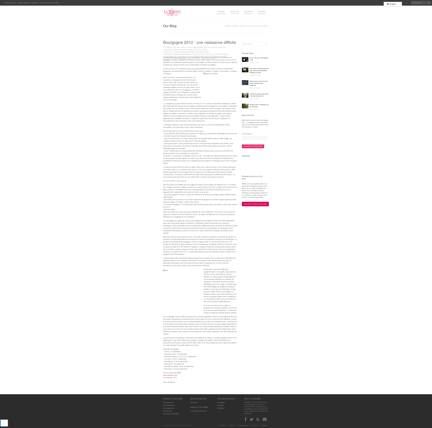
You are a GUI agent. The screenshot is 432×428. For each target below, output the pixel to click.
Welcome (222, 425)
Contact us (231, 425)
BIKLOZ (190, 425)
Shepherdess (35, 2)
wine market (194, 402)
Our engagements (168, 408)
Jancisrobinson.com (170, 375)
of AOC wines (234, 12)
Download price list (169, 405)
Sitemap (254, 425)
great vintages (221, 12)
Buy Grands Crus (168, 402)
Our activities (221, 402)
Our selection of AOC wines (198, 411)
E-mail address (247, 134)
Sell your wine (167, 411)
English (392, 4)
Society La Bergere (243, 425)
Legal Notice (263, 425)
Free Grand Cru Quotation (171, 414)
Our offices (220, 408)
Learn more (247, 413)
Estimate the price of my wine (49, 2)
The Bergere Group (10, 2)
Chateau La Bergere (23, 2)
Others (168, 61)
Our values (220, 405)
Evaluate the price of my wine (255, 204)
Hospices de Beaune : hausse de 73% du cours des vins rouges (246, 26)
